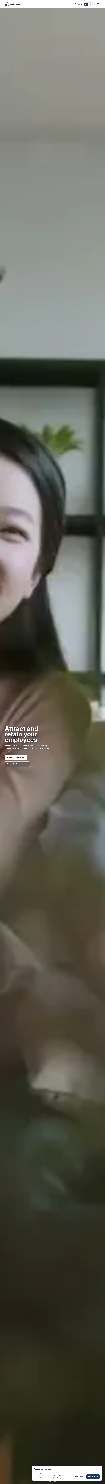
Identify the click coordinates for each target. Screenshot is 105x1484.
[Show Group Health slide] (52, 1481)
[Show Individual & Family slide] (55, 1481)
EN (86, 4)
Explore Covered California (18, 763)
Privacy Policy (56, 1478)
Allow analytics (93, 1476)
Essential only (79, 1476)
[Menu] (98, 4)
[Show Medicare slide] (50, 1481)
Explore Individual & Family (17, 756)
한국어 (91, 4)
